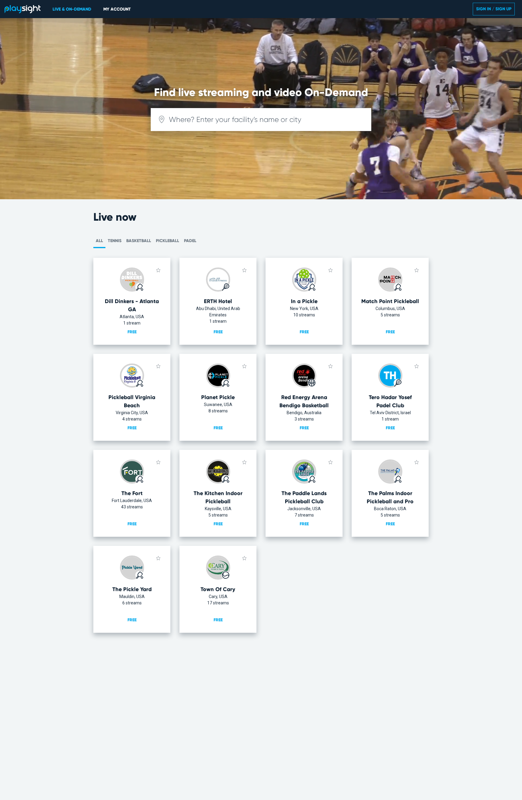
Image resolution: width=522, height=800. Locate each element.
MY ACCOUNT (117, 9)
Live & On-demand (72, 9)
